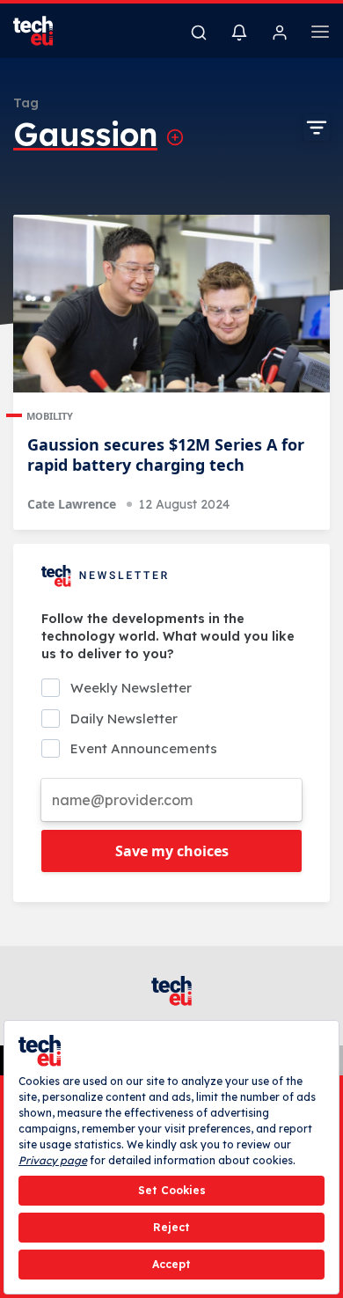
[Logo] (44, 31)
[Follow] (175, 137)
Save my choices (172, 851)
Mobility (49, 415)
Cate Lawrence (71, 503)
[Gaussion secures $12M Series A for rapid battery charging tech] (171, 304)
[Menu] (320, 34)
